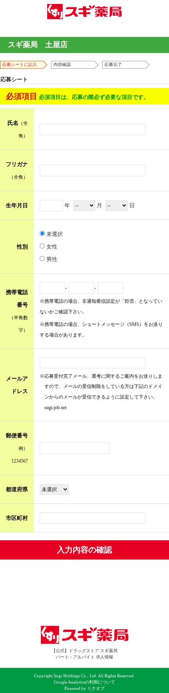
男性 (51, 259)
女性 (51, 246)
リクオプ (96, 688)
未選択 (54, 234)
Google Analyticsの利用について (84, 682)
